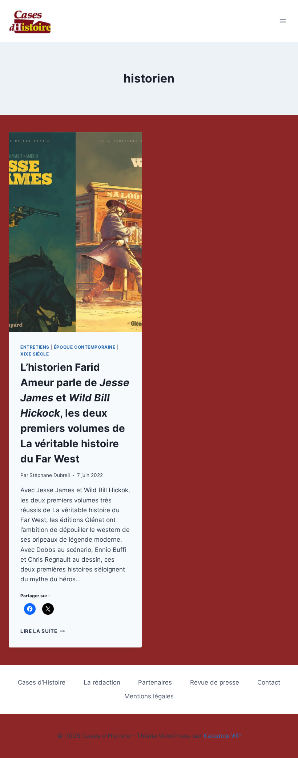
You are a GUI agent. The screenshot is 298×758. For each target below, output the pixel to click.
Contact (268, 682)
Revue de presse (214, 682)
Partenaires (155, 682)
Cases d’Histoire (41, 682)
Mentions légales (149, 696)
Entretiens (34, 347)
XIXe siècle (34, 354)
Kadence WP (222, 735)
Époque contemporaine (85, 347)
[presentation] (75, 232)
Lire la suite (42, 631)
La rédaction (102, 682)
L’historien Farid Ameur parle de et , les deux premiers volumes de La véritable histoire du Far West (74, 413)
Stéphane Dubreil (49, 475)
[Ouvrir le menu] (282, 21)
